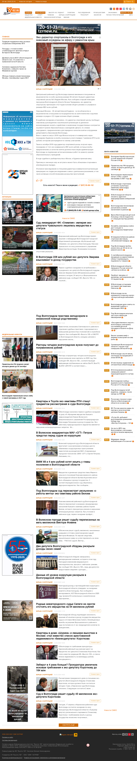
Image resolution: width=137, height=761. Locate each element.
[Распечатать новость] (100, 37)
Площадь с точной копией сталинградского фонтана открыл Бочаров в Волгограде (15, 50)
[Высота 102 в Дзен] (121, 9)
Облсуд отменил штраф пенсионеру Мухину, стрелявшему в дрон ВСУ (16, 77)
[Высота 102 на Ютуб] (117, 9)
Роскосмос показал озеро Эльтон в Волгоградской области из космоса (121, 401)
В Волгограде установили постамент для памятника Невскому (121, 286)
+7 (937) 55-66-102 (86, 185)
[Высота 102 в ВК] (111, 9)
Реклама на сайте (7, 737)
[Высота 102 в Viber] (127, 9)
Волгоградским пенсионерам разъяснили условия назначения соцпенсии (122, 208)
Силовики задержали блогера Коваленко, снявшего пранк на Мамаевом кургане (14, 69)
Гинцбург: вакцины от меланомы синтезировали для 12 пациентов (122, 277)
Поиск (128, 1)
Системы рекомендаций (9, 740)
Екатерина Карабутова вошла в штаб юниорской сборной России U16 (122, 158)
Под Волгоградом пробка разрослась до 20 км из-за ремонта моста (121, 248)
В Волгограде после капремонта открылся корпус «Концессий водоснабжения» (122, 295)
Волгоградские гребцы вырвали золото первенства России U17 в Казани (122, 383)
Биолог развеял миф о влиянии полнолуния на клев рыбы (122, 337)
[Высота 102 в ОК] (114, 9)
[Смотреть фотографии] (121, 160)
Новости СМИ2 (68, 218)
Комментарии (94, 181)
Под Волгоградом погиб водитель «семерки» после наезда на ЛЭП (121, 392)
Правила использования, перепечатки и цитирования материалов (44, 757)
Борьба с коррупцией (44, 89)
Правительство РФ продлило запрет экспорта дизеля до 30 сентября (123, 167)
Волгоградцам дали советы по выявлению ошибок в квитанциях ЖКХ (123, 306)
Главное (5, 37)
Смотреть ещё (68, 725)
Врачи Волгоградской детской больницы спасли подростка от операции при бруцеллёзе (123, 217)
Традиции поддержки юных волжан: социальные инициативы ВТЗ (16, 42)
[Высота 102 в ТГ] (124, 9)
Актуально (6, 197)
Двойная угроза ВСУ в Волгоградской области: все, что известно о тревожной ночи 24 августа (17, 60)
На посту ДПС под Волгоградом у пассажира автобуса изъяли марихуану (122, 430)
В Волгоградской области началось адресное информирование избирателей (123, 197)
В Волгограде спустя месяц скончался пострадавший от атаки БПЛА (122, 355)
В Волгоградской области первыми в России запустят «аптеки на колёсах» (122, 268)
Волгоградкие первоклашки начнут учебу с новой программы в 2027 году (122, 176)
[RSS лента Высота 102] (132, 734)
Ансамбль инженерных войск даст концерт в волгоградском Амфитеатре (122, 228)
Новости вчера (41, 1)
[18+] (134, 9)
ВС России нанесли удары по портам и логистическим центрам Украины (122, 410)
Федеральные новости (12, 334)
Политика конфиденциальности (12, 757)
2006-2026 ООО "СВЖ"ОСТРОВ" (12, 734)
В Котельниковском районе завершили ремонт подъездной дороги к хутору (122, 372)
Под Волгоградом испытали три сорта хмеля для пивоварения (122, 315)
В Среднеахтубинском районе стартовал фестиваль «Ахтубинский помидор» (123, 239)
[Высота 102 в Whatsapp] (130, 9)
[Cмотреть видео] (122, 189)
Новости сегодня (25, 1)
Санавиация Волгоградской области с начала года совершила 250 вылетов (122, 346)
